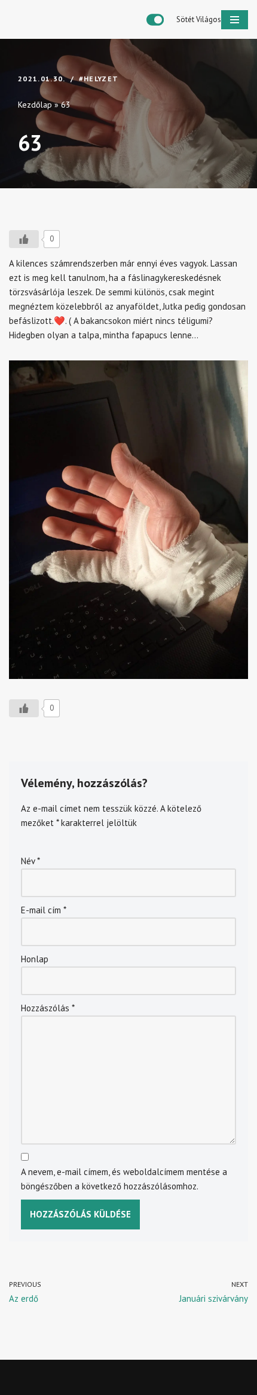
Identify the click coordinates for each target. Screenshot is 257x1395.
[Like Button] (24, 239)
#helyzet (99, 78)
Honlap (34, 959)
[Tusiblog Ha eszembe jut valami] (60, 19)
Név (30, 861)
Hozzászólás (48, 1008)
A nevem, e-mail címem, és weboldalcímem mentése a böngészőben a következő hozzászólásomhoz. (124, 1179)
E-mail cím (43, 910)
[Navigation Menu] (234, 19)
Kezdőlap (35, 104)
